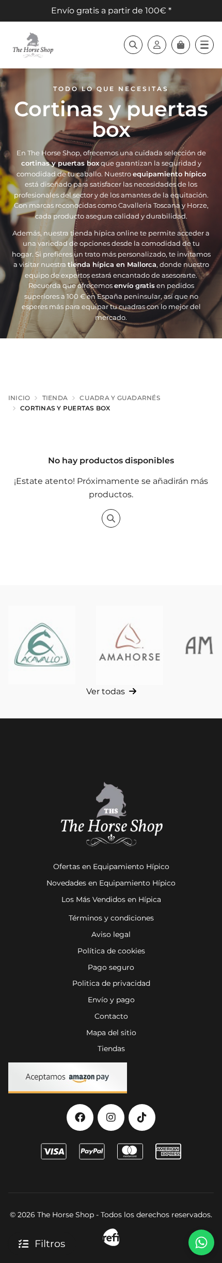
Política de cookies (111, 951)
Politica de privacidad (111, 983)
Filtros (50, 1243)
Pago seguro (111, 967)
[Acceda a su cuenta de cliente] (157, 44)
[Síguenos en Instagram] (111, 1117)
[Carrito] (180, 44)
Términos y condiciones (111, 918)
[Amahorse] (129, 645)
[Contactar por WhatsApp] (201, 1242)
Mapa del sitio (111, 1033)
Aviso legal (111, 934)
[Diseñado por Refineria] (111, 1238)
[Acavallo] (41, 645)
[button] (204, 44)
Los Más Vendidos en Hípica (111, 899)
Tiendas (111, 1048)
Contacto (111, 1016)
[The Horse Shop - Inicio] (32, 45)
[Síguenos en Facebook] (80, 1117)
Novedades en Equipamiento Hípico (111, 883)
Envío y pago (111, 1000)
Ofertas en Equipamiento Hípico (111, 866)
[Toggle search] (133, 44)
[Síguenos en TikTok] (142, 1117)
